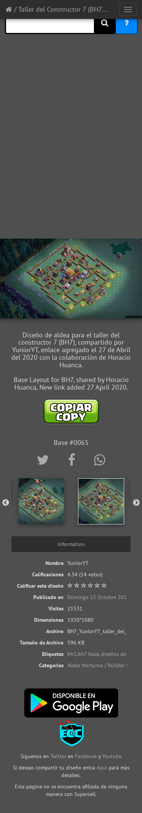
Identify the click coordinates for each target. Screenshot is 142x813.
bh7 (71, 654)
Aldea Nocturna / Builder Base (102, 665)
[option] (41, 501)
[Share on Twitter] (44, 459)
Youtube (112, 756)
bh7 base (88, 654)
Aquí (102, 767)
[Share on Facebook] (73, 459)
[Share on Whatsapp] (99, 459)
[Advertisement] (71, 160)
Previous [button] (5, 503)
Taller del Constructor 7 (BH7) (61, 9)
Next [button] (136, 503)
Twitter (59, 756)
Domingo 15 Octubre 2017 (98, 597)
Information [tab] (71, 544)
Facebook (86, 756)
